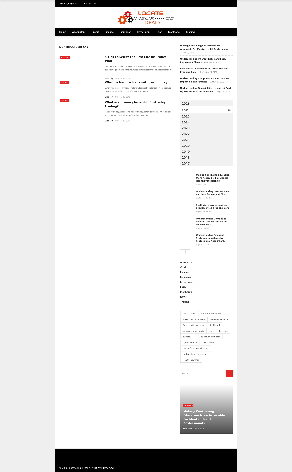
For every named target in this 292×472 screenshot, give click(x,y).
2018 (186, 157)
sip (210, 331)
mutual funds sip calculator (195, 348)
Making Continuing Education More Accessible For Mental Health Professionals (212, 177)
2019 (186, 151)
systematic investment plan (196, 354)
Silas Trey (109, 78)
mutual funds (189, 313)
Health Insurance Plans (194, 319)
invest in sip (208, 342)
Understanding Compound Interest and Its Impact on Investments (211, 221)
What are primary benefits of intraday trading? (135, 104)
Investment (143, 32)
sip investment (190, 342)
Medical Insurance (219, 319)
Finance (109, 32)
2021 (186, 139)
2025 (186, 116)
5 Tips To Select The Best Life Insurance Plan (136, 59)
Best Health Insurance (193, 325)
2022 (186, 134)
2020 (186, 145)
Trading (190, 32)
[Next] (187, 251)
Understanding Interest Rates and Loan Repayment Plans (213, 193)
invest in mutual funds (193, 331)
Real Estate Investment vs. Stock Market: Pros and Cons (212, 206)
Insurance (125, 32)
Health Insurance (191, 359)
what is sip (223, 331)
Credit (95, 32)
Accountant (78, 32)
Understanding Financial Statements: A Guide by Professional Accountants (211, 237)
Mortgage (174, 32)
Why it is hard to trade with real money (136, 82)
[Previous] (182, 251)
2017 (186, 163)
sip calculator (189, 336)
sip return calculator (210, 336)
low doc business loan (211, 313)
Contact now (90, 3)
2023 (186, 128)
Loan (159, 32)
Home (62, 32)
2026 (186, 103)
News (183, 296)
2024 (186, 122)
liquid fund (215, 325)
